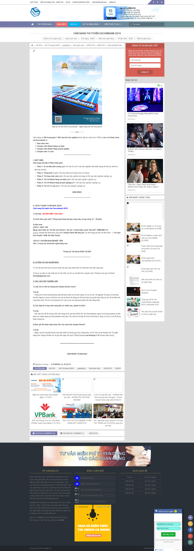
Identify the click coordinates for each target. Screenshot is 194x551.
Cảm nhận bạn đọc (99, 2)
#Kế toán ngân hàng (106, 39)
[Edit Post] (34, 51)
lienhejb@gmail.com (41, 276)
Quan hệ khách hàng (115, 45)
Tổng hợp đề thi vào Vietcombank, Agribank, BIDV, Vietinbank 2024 (150, 302)
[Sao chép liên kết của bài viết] (190, 542)
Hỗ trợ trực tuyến (166, 511)
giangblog (66, 45)
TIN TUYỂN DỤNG (44, 24)
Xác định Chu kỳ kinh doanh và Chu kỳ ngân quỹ (151, 313)
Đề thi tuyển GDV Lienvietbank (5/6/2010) (151, 259)
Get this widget (150, 477)
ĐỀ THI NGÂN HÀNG (91, 24)
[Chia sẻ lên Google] (190, 536)
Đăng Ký (112, 2)
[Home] (32, 45)
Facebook (175, 540)
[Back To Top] (190, 511)
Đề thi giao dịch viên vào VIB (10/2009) (150, 270)
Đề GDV (39, 45)
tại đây (61, 520)
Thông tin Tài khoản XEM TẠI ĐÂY (77, 252)
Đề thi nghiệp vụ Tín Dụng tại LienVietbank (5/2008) (151, 227)
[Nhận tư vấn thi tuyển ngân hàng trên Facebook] (97, 456)
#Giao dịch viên (71, 39)
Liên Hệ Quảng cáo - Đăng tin (51, 2)
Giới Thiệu (34, 2)
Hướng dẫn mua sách (81, 2)
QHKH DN (101, 45)
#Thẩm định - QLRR (125, 39)
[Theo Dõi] (157, 2)
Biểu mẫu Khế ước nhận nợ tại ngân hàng (151, 280)
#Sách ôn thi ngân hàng (52, 39)
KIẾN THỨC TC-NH (112, 24)
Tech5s (129, 477)
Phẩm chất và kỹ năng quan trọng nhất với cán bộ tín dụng (152, 248)
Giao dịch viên (78, 45)
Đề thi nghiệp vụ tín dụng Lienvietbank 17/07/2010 (145, 211)
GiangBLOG (47, 548)
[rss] (161, 2)
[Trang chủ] (190, 517)
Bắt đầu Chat (168, 534)
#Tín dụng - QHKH (88, 39)
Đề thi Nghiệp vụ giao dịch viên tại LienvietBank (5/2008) (151, 238)
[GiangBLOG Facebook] (153, 2)
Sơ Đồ (68, 2)
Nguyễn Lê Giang (41, 364)
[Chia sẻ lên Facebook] (190, 529)
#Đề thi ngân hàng (143, 39)
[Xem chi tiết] (134, 18)
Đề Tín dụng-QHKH (52, 45)
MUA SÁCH (61, 24)
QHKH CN (90, 45)
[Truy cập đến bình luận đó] (77, 478)
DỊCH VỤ (73, 24)
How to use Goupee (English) (149, 291)
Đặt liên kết (130, 481)
